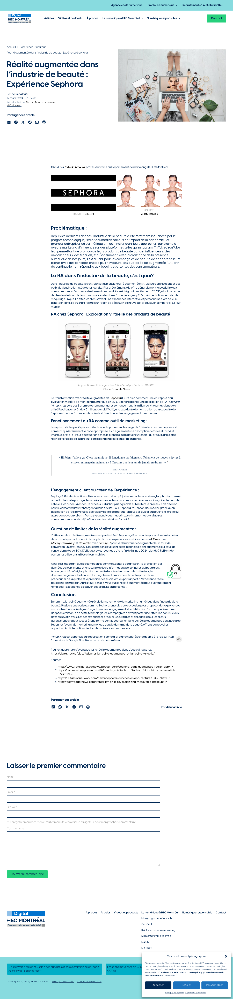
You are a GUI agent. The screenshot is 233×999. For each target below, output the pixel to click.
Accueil (11, 47)
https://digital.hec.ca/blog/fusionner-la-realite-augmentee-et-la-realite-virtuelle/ (103, 653)
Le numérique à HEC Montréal (121, 18)
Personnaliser (214, 985)
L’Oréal (155, 539)
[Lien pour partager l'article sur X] (23, 122)
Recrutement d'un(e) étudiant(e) (202, 5)
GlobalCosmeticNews (116, 389)
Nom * (10, 777)
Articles (49, 18)
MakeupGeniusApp (63, 543)
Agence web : (25, 971)
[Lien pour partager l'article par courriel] (37, 122)
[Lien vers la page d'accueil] (19, 18)
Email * (11, 792)
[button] (226, 956)
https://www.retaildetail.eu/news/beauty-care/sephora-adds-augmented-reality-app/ (114, 666)
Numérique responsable (162, 18)
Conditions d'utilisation (89, 981)
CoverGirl (85, 543)
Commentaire (16, 828)
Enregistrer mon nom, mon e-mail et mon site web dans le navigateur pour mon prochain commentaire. (73, 822)
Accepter (158, 985)
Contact (216, 18)
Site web (12, 807)
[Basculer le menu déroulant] (176, 5)
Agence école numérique (126, 5)
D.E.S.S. (145, 942)
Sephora (115, 398)
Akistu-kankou (149, 214)
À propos (92, 18)
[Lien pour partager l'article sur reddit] (16, 122)
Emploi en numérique (161, 5)
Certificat (146, 924)
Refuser (186, 985)
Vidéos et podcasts (70, 18)
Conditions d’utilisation (195, 993)
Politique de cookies (174, 993)
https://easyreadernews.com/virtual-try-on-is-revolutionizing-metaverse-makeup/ (111, 682)
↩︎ (172, 666)
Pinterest (89, 214)
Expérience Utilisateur (33, 47)
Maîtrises (146, 948)
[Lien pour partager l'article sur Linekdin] (9, 122)
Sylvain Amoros (75, 167)
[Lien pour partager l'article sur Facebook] (30, 122)
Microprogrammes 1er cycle (156, 918)
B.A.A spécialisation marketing (158, 930)
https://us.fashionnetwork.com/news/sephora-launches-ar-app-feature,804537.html (112, 678)
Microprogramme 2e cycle (156, 936)
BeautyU (104, 543)
